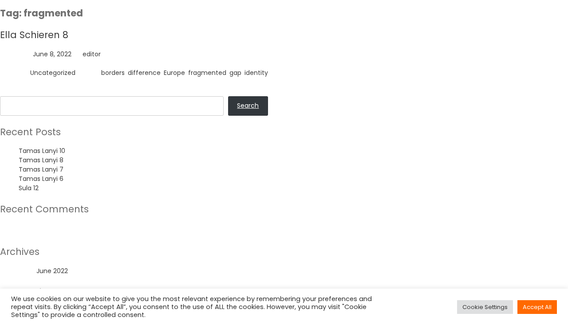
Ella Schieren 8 (34, 34)
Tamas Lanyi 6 (41, 178)
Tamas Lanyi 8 (41, 160)
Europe (174, 72)
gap (235, 72)
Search (11, 91)
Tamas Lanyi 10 (42, 150)
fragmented (207, 72)
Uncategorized (52, 72)
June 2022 (52, 270)
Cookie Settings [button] (485, 307)
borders (113, 72)
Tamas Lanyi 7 (41, 169)
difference (144, 72)
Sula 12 (29, 188)
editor (92, 54)
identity (256, 72)
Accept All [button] (537, 307)
